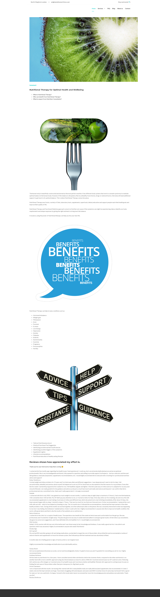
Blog (113, 8)
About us (120, 8)
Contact (127, 8)
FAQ (108, 8)
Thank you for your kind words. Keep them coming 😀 (46, 467)
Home (94, 8)
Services (100, 8)
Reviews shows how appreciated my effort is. (54, 462)
